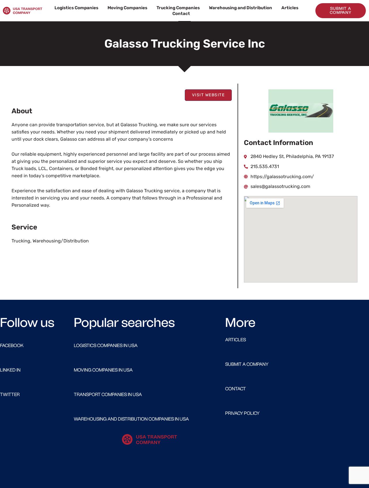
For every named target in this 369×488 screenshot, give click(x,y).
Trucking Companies (178, 7)
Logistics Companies (76, 7)
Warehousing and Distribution (240, 7)
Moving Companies (127, 7)
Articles (289, 7)
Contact (181, 13)
